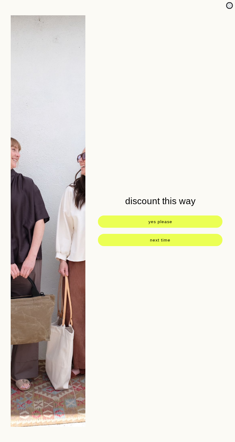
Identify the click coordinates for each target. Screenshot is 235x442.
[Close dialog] (229, 5)
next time (160, 240)
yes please (160, 221)
